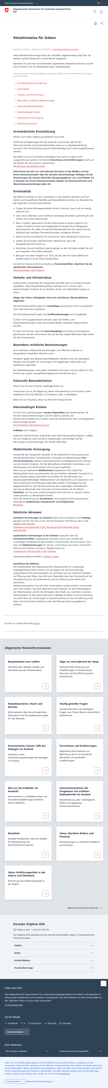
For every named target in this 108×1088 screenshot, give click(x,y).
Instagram (36, 1023)
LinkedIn (66, 1023)
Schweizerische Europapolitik (74, 1051)
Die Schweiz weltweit (16, 1051)
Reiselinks (18, 504)
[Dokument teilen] (102, 23)
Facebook (13, 1023)
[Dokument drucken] (95, 23)
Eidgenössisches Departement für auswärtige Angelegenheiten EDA (42, 10)
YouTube (52, 1023)
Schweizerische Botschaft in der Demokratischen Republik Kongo (46, 527)
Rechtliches (65, 1073)
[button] (103, 983)
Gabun (36, 623)
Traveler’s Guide (51, 556)
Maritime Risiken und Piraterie (28, 270)
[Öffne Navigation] (101, 11)
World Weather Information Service (31, 425)
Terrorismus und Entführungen (29, 166)
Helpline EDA (19, 530)
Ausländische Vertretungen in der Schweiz (34, 551)
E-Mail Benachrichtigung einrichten (65, 49)
